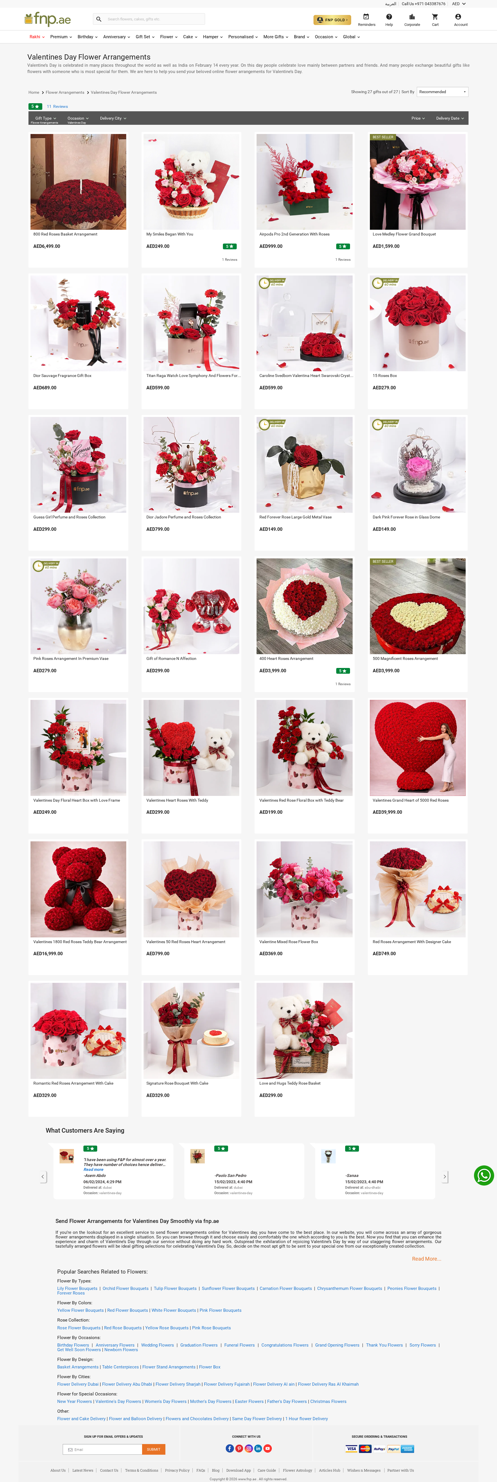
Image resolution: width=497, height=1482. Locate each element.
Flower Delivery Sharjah (178, 1384)
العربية (390, 3)
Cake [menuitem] (188, 36)
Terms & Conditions (141, 1470)
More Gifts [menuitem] (273, 36)
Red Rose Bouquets (123, 1328)
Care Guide (267, 1470)
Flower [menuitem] (166, 36)
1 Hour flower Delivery (306, 1418)
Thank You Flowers (384, 1345)
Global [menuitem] (349, 36)
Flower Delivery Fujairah (227, 1384)
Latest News (82, 1470)
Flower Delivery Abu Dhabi (127, 1384)
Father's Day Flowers (287, 1401)
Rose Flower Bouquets (79, 1328)
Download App (238, 1470)
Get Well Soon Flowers (79, 1349)
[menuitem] (38, 36)
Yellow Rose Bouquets (167, 1328)
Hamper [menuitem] (210, 36)
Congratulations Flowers (285, 1345)
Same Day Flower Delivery (257, 1418)
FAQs (200, 1470)
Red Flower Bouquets (127, 1310)
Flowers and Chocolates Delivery (197, 1418)
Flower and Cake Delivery (81, 1418)
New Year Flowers (74, 1401)
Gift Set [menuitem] (143, 36)
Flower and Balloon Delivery (135, 1418)
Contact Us (109, 1470)
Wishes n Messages (364, 1470)
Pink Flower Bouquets (221, 1310)
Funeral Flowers (239, 1345)
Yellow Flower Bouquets (80, 1310)
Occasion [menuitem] (324, 36)
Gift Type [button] (44, 120)
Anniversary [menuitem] (114, 36)
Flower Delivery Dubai (78, 1384)
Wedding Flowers (157, 1345)
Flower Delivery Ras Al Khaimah (328, 1384)
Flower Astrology (297, 1470)
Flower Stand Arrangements (169, 1367)
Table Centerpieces (120, 1367)
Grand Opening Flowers (337, 1345)
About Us (58, 1470)
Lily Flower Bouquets (77, 1288)
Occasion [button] (77, 120)
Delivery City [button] (111, 118)
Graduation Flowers (199, 1345)
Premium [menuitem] (59, 36)
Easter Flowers (249, 1401)
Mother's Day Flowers (211, 1401)
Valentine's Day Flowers (118, 1401)
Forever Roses (71, 1293)
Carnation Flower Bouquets (286, 1288)
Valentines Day (77, 122)
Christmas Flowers (328, 1401)
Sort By (382, 91)
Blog (215, 1470)
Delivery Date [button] (447, 118)
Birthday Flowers (73, 1345)
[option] (113, 1171)
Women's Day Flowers (166, 1401)
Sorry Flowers (423, 1345)
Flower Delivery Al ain (274, 1384)
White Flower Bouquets (174, 1310)
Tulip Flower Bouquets (175, 1288)
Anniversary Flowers (115, 1345)
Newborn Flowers (121, 1349)
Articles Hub (329, 1470)
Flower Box (209, 1367)
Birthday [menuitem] (85, 36)
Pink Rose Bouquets (211, 1328)
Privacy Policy (177, 1470)
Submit (153, 1449)
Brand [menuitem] (299, 36)
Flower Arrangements (44, 122)
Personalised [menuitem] (240, 36)
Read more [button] (93, 1169)
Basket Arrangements (78, 1367)
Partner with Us (400, 1470)
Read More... (426, 1259)
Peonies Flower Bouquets (412, 1288)
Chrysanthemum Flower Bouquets (349, 1288)
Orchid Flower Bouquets (126, 1288)
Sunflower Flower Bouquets (228, 1288)
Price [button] (416, 118)
